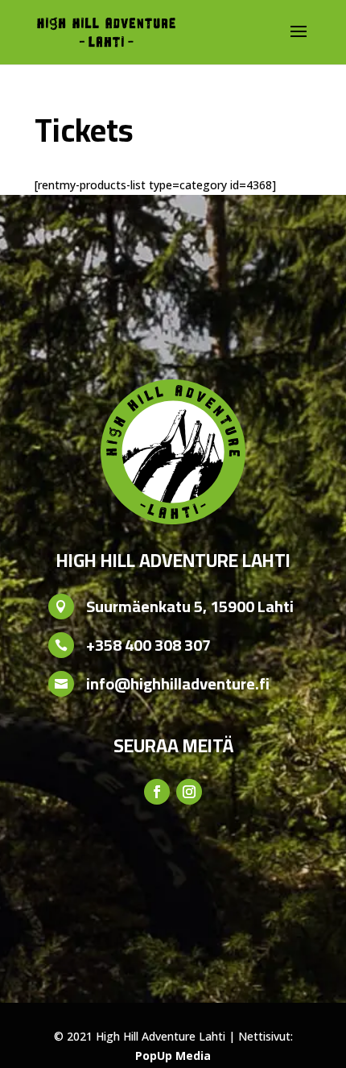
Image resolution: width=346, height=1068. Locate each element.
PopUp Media (173, 1055)
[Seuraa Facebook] (157, 792)
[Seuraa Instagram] (189, 792)
